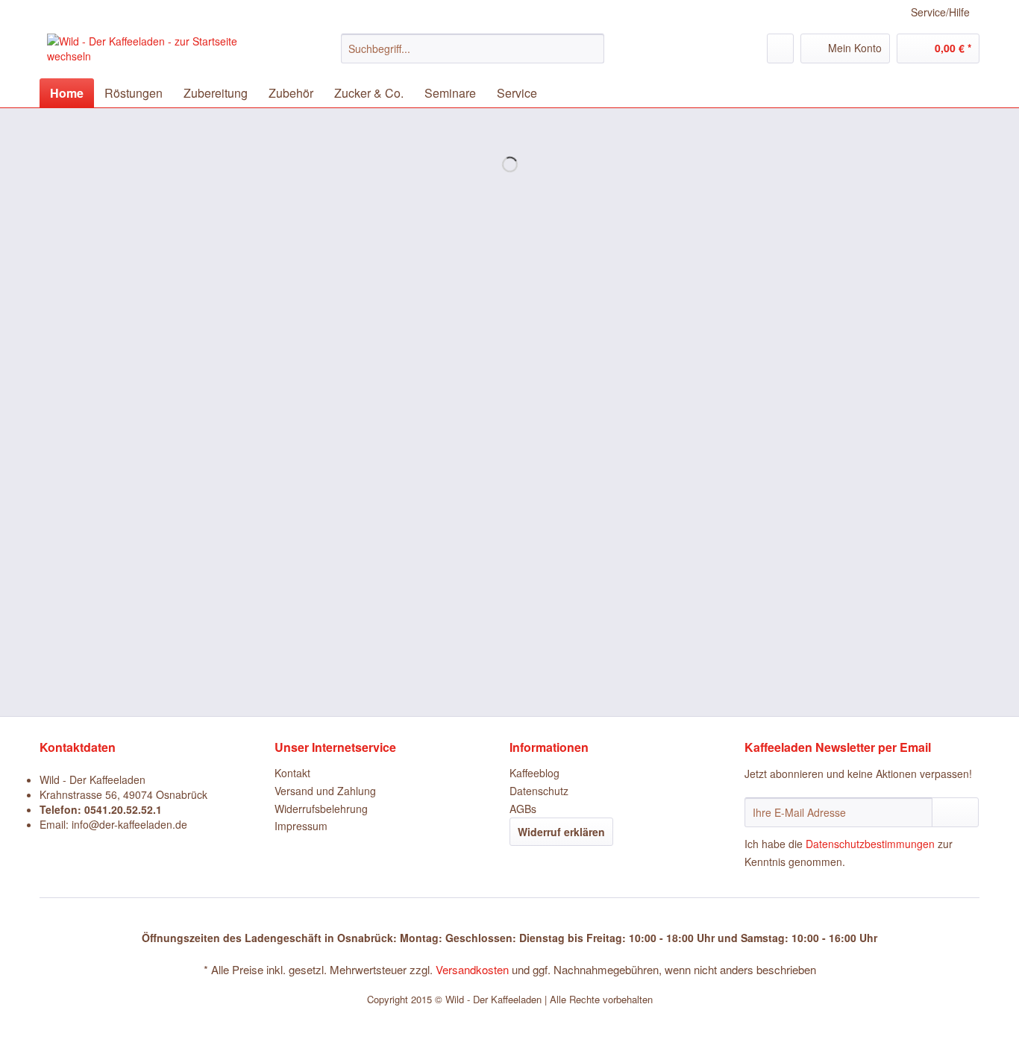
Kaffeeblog (534, 772)
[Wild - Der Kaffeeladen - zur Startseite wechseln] (159, 52)
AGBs (523, 808)
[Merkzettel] (780, 48)
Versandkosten (472, 969)
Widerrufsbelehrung (321, 808)
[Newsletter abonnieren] (955, 812)
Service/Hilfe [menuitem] (940, 11)
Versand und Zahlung (325, 790)
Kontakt (292, 772)
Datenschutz (539, 790)
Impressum (301, 825)
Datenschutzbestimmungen (870, 843)
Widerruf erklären (561, 831)
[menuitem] (472, 56)
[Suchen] (590, 48)
